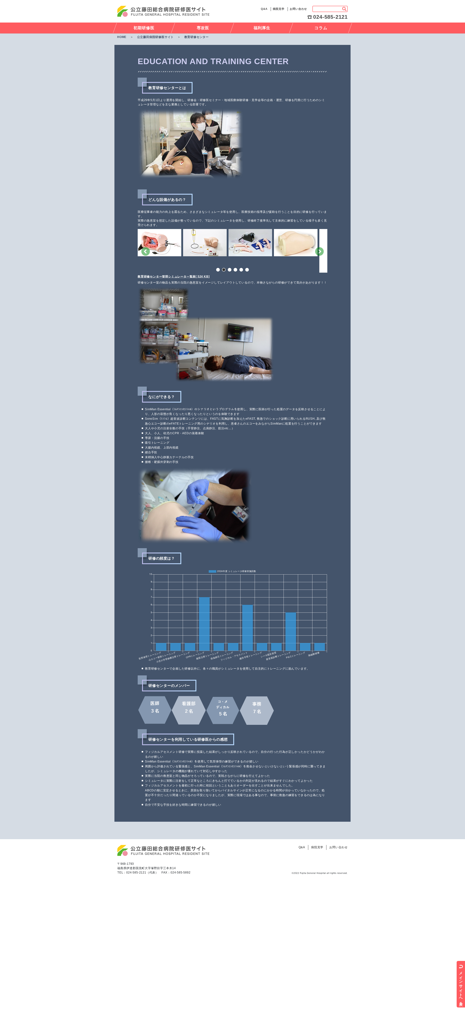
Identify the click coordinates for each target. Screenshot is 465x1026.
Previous (145, 251)
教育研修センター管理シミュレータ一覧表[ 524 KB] (173, 276)
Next (319, 251)
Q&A (264, 8)
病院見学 (278, 8)
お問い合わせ (298, 8)
